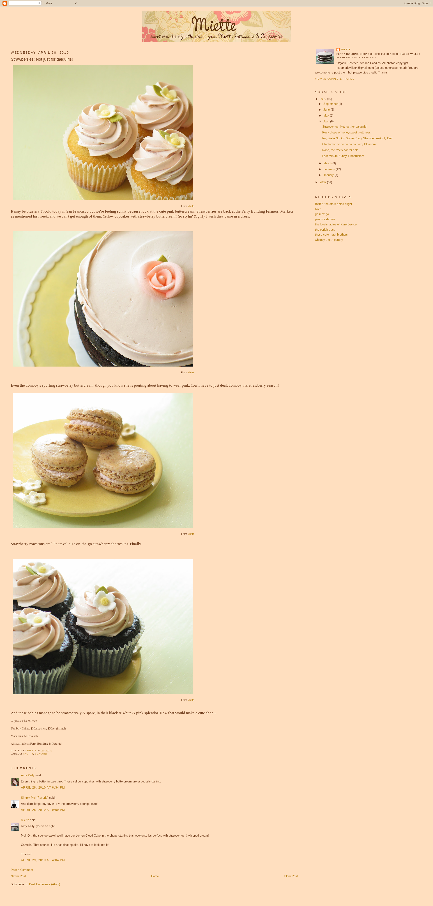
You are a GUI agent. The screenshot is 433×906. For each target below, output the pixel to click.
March (327, 163)
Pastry (28, 753)
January (329, 175)
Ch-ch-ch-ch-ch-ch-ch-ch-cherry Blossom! (349, 144)
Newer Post (18, 876)
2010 (323, 99)
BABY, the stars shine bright (333, 204)
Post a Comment (22, 870)
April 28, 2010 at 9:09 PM (43, 810)
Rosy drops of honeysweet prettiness (346, 132)
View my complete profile (334, 79)
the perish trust (325, 229)
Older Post (291, 876)
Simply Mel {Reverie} (34, 797)
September (331, 104)
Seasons (41, 753)
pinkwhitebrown (325, 219)
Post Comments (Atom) (44, 884)
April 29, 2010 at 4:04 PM (43, 860)
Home (155, 876)
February (329, 169)
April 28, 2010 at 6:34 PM (43, 787)
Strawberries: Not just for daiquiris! (344, 126)
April (326, 121)
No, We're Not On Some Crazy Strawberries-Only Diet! (357, 138)
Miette (191, 206)
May (326, 115)
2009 (323, 182)
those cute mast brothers (331, 234)
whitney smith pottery (329, 239)
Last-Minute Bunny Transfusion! (343, 156)
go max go (322, 214)
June (327, 109)
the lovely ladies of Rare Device (336, 224)
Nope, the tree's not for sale (340, 150)
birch (318, 209)
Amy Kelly (28, 775)
